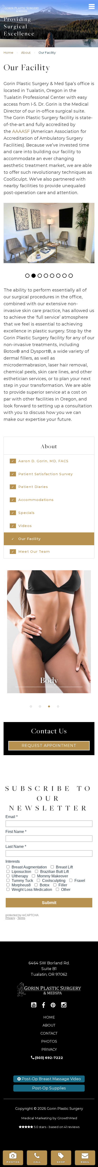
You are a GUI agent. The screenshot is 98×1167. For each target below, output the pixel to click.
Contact (49, 1033)
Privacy (49, 1049)
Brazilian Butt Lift (49, 610)
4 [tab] (58, 706)
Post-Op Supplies (49, 1088)
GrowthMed (67, 1118)
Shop (61, 1162)
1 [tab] (31, 706)
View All (49, 646)
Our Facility (29, 539)
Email (85, 1162)
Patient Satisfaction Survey (45, 474)
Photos (49, 1041)
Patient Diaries (33, 487)
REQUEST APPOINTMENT (49, 745)
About (26, 52)
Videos (25, 526)
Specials (26, 513)
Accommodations (36, 500)
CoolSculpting (49, 622)
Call (37, 1162)
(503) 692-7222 (49, 1058)
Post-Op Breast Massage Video (51, 1079)
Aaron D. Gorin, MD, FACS (43, 461)
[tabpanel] (49, 631)
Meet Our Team (34, 551)
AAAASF (21, 131)
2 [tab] (40, 706)
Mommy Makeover (49, 634)
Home (8, 52)
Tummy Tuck (49, 599)
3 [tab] (49, 706)
